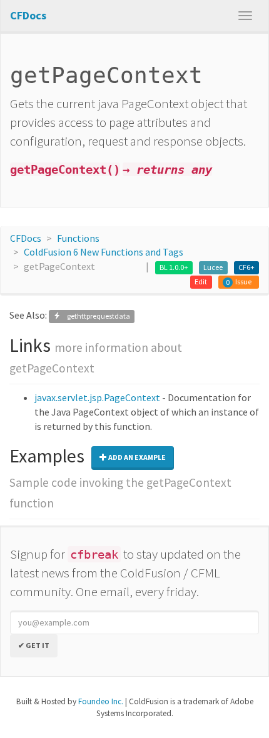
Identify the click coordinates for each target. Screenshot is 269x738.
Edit (201, 281)
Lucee (213, 267)
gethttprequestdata (95, 316)
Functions (78, 238)
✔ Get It (33, 645)
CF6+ (246, 267)
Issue (243, 281)
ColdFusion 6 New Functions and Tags (103, 252)
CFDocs (25, 238)
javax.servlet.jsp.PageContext (97, 397)
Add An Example (136, 457)
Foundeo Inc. (100, 701)
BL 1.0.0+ (174, 267)
